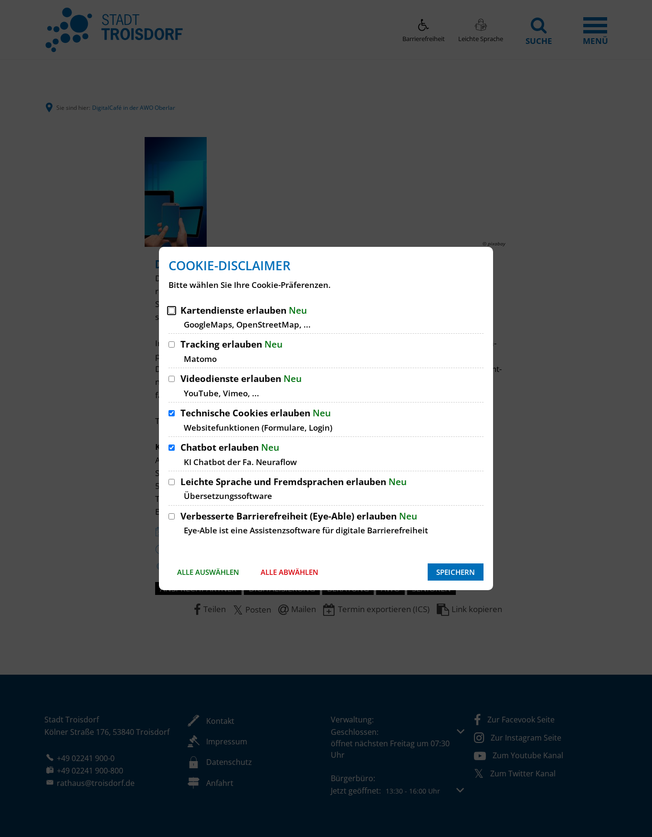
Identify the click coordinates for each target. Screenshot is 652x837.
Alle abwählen (289, 572)
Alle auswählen (208, 572)
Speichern (455, 572)
